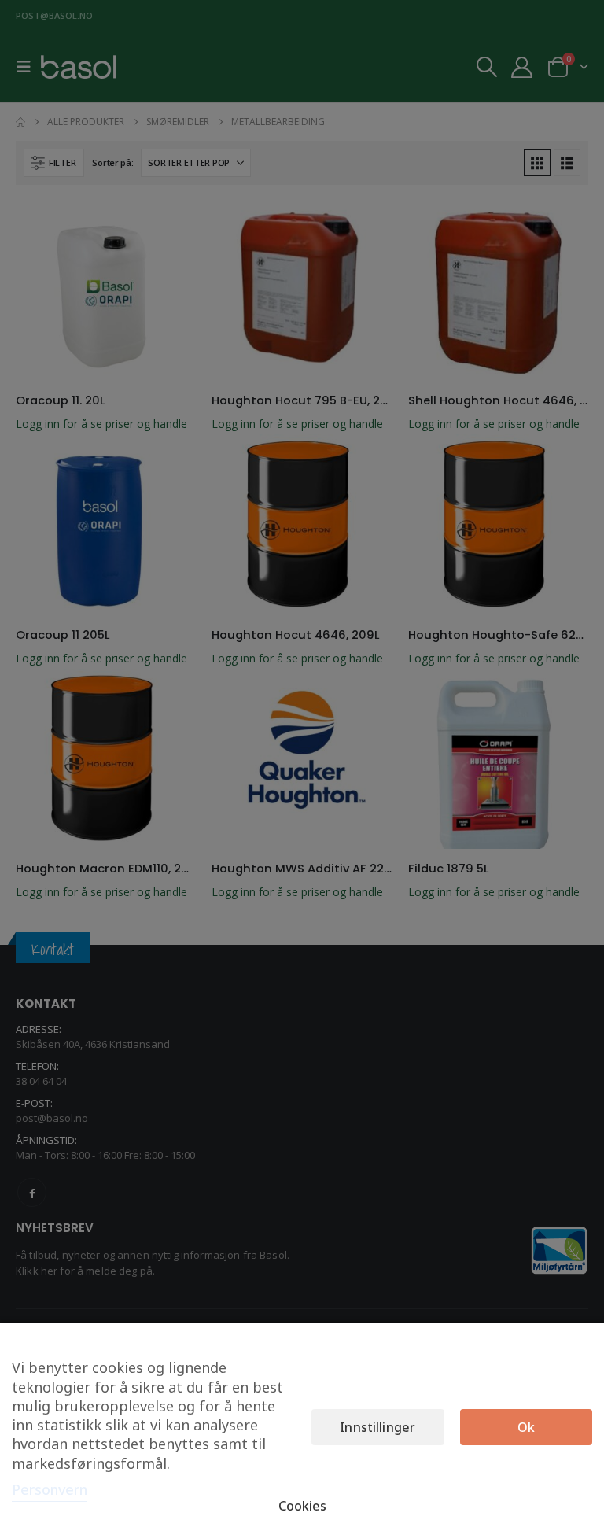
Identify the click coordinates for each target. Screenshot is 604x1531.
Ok (526, 1427)
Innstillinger (377, 1427)
